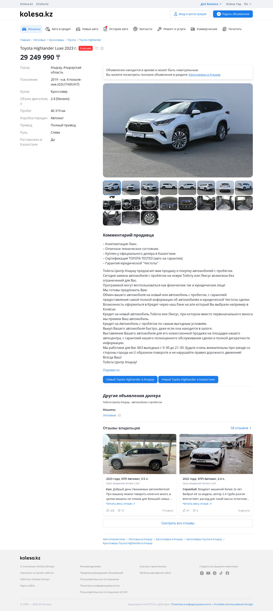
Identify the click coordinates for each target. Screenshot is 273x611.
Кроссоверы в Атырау (205, 74)
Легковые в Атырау (141, 539)
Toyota (72, 40)
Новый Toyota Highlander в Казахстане (188, 379)
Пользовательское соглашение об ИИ (103, 592)
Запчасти (145, 29)
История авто (118, 29)
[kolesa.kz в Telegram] (214, 573)
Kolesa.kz (26, 4)
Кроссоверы (57, 40)
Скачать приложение (153, 566)
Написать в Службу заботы (37, 573)
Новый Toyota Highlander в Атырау (130, 379)
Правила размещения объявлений (101, 573)
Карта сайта (27, 585)
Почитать (235, 29)
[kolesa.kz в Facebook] (227, 573)
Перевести (111, 370)
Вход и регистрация (192, 14)
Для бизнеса (209, 4)
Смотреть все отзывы (177, 523)
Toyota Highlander (90, 40)
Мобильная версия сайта (155, 573)
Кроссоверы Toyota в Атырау (204, 539)
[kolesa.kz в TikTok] (221, 573)
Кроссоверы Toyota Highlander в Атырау (127, 543)
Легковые (39, 40)
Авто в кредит (61, 29)
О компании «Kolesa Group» (37, 566)
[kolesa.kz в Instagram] (201, 573)
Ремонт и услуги (174, 29)
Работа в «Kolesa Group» (35, 579)
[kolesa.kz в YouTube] (208, 573)
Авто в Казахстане (114, 539)
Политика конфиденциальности (100, 585)
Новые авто (90, 29)
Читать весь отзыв (119, 503)
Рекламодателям (90, 566)
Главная (25, 40)
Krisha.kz (42, 4)
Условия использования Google (233, 604)
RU (246, 4)
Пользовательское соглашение (99, 579)
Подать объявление (235, 14)
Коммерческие (207, 29)
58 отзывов (239, 428)
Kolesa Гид (233, 4)
